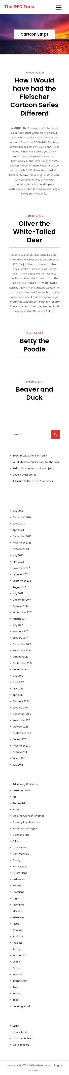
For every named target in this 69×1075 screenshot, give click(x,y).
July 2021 (18, 593)
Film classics (20, 866)
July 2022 (18, 555)
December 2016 (22, 644)
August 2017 (20, 618)
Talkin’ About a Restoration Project (33, 468)
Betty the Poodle (34, 344)
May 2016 (18, 688)
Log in (16, 1025)
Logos (16, 898)
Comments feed (22, 1038)
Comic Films (20, 847)
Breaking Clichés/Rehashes (28, 816)
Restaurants (20, 955)
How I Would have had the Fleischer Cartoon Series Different (34, 97)
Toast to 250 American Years (30, 455)
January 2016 (20, 707)
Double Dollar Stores (24, 474)
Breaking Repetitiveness (26, 822)
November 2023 (22, 542)
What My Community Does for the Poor (36, 462)
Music (16, 923)
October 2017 (20, 606)
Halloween (19, 879)
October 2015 (20, 726)
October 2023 (21, 549)
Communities (21, 854)
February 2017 (21, 631)
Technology (20, 980)
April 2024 (18, 530)
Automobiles (20, 803)
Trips (15, 1000)
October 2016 (20, 657)
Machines (18, 904)
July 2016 (18, 676)
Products (18, 936)
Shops (16, 961)
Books (16, 809)
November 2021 (21, 568)
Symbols (18, 974)
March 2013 (19, 758)
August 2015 (19, 739)
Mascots (18, 911)
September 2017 (22, 612)
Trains (16, 993)
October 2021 (20, 574)
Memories (18, 917)
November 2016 (22, 650)
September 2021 (22, 580)
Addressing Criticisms (25, 784)
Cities (16, 841)
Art (14, 796)
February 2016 (21, 701)
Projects (17, 942)
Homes (17, 885)
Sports (16, 968)
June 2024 (19, 523)
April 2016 (18, 695)
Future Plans (20, 873)
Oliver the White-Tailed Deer (34, 231)
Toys (15, 987)
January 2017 (20, 638)
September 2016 (22, 663)
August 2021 (19, 587)
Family (16, 860)
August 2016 (20, 669)
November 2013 (21, 745)
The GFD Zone (19, 7)
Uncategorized (21, 1006)
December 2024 (22, 517)
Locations (18, 892)
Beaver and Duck (34, 393)
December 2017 (22, 599)
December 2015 (22, 714)
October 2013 (20, 752)
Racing (17, 949)
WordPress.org (21, 1044)
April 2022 (18, 561)
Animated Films (22, 790)
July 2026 (18, 511)
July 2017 (18, 625)
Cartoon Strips (21, 835)
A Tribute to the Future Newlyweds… (33, 481)
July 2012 (18, 764)
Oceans (17, 930)
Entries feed (20, 1032)
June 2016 (18, 682)
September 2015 (22, 733)
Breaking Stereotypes (25, 828)
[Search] (55, 434)
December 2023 (22, 536)
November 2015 (21, 720)
